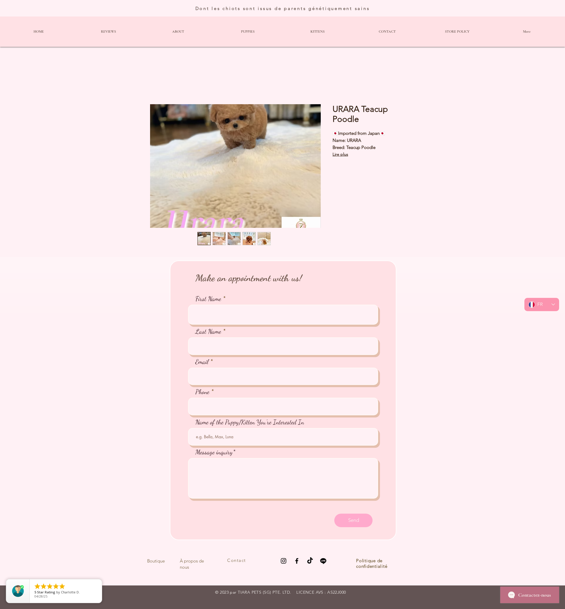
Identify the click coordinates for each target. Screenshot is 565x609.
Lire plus (340, 154)
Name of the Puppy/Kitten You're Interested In (249, 422)
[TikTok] (310, 561)
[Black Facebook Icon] (296, 561)
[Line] (323, 561)
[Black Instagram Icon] (283, 561)
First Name (208, 299)
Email (201, 362)
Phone (202, 392)
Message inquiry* (215, 452)
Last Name (208, 331)
